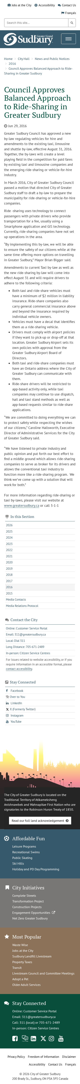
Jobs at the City (21, 5)
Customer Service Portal (40, 1011)
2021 (9, 556)
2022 (9, 550)
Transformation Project (28, 901)
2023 (9, 544)
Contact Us (69, 5)
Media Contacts (16, 599)
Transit (17, 968)
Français (70, 13)
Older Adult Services (26, 985)
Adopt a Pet (20, 979)
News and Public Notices (52, 59)
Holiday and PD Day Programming (35, 869)
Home (8, 59)
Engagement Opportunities (32, 913)
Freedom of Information (43, 1057)
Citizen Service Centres (43, 1028)
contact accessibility (19, 669)
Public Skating (22, 858)
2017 (9, 581)
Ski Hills (18, 863)
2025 (9, 531)
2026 (9, 525)
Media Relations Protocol (22, 606)
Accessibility (47, 5)
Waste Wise (20, 945)
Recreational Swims (26, 852)
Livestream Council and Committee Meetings (43, 973)
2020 (9, 562)
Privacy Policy (16, 1057)
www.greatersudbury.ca (21, 505)
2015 (9, 593)
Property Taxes (22, 962)
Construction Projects (27, 907)
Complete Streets (24, 895)
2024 (9, 537)
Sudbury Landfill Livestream (31, 956)
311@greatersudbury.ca (39, 1017)
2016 (12, 64)
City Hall (24, 59)
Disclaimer (69, 1057)
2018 (9, 575)
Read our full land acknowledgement (38, 821)
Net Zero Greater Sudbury (30, 918)
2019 (9, 569)
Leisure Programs (24, 846)
